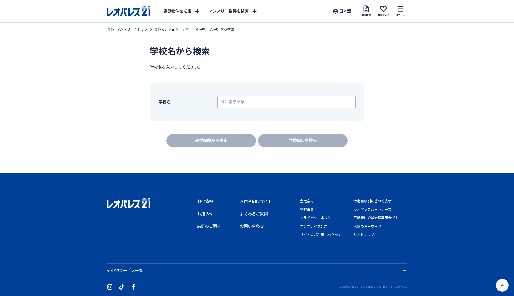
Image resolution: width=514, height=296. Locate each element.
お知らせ (205, 214)
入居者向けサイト (256, 201)
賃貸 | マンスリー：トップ (127, 29)
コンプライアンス (313, 226)
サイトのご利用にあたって (320, 235)
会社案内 (307, 201)
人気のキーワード (367, 226)
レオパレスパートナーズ (372, 210)
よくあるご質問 (254, 214)
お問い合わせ (252, 226)
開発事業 (307, 210)
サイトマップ (363, 235)
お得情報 (205, 201)
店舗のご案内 (209, 226)
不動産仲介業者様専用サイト (376, 218)
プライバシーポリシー (317, 218)
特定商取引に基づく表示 (372, 201)
